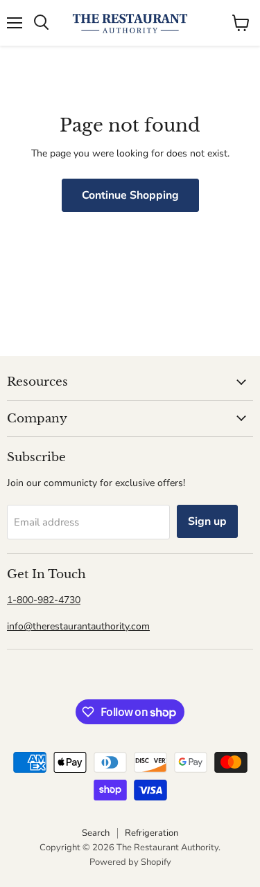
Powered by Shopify (130, 862)
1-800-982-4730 (43, 600)
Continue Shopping (130, 195)
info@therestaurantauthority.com (78, 626)
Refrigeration (151, 833)
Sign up (207, 521)
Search (96, 833)
